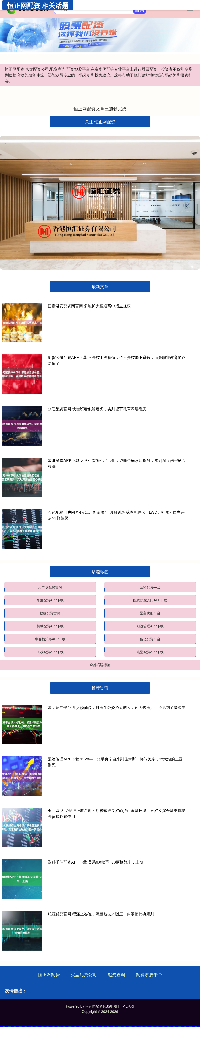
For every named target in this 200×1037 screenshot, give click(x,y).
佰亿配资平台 (150, 638)
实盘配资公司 (83, 974)
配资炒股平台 (149, 974)
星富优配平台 (150, 612)
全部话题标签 (100, 664)
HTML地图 (126, 1006)
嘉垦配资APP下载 (150, 651)
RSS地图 (110, 1006)
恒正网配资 (49, 974)
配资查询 (116, 974)
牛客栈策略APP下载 (50, 638)
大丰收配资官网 (50, 587)
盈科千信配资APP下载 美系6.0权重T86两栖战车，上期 (95, 862)
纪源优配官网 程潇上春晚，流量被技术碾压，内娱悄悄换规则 (101, 914)
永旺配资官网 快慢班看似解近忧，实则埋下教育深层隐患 (97, 409)
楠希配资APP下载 (50, 625)
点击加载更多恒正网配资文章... (100, 108)
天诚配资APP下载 (50, 651)
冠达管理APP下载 (150, 625)
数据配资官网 (50, 612)
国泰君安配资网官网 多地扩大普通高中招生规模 (89, 306)
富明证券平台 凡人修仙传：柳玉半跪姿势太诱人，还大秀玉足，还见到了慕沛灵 (116, 707)
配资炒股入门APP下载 (150, 600)
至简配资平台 (150, 587)
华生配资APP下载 (50, 600)
